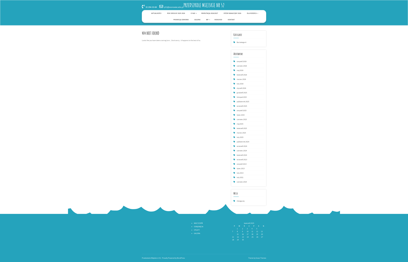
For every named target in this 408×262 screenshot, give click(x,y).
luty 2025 (240, 137)
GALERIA (197, 20)
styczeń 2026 (241, 88)
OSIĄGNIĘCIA (198, 226)
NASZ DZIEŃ (198, 223)
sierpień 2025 (241, 110)
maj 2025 (240, 124)
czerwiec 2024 (242, 151)
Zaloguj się (240, 201)
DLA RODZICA (252, 13)
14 (233, 234)
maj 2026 (240, 70)
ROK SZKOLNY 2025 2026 (176, 13)
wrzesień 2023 (242, 159)
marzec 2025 (241, 133)
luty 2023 (240, 173)
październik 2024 (243, 142)
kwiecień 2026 (242, 75)
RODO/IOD (218, 20)
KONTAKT (231, 20)
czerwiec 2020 (242, 182)
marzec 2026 (241, 79)
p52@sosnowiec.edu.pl (173, 7)
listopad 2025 (242, 97)
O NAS (193, 13)
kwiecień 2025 (242, 128)
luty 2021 (240, 177)
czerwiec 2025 (242, 119)
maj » (239, 242)
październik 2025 (243, 101)
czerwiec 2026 (242, 66)
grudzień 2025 (242, 93)
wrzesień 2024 (242, 146)
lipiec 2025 (241, 115)
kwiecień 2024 (242, 155)
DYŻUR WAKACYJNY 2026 (232, 13)
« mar (234, 242)
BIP (207, 20)
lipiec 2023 (241, 168)
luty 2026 (240, 84)
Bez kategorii (241, 42)
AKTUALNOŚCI (156, 13)
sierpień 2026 (241, 61)
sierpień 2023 (241, 164)
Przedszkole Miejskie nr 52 (204, 5)
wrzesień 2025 (242, 106)
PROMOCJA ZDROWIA (181, 20)
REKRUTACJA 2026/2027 (209, 13)
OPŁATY (197, 230)
